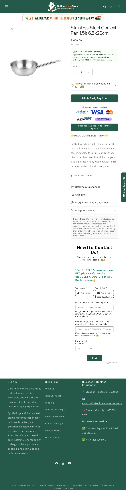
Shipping (49, 402)
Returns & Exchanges (55, 409)
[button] (6, 6)
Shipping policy (107, 485)
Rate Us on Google (54, 423)
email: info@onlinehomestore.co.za (102, 403)
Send (94, 358)
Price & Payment (53, 395)
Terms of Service (53, 430)
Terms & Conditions (54, 416)
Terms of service (91, 485)
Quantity (74, 66)
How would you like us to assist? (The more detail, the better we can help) (92, 323)
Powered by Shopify (46, 485)
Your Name (81, 288)
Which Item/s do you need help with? (92, 302)
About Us (49, 388)
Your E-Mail (101, 288)
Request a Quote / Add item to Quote (94, 127)
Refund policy (52, 437)
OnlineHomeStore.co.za (28, 485)
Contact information (64, 488)
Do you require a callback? (82, 342)
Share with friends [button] (83, 175)
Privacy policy (76, 485)
